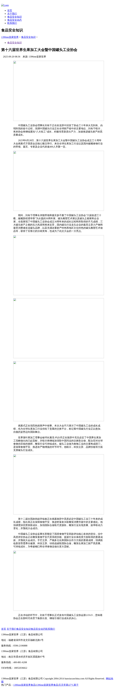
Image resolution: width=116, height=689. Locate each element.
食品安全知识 (14, 16)
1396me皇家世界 (10, 37)
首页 (9, 10)
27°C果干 (74, 685)
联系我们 (12, 23)
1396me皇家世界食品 (24, 685)
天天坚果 (63, 685)
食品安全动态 (14, 20)
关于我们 (12, 13)
